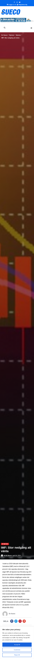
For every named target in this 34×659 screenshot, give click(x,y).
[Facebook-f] (14, 2)
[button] (31, 28)
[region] (17, 642)
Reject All (17, 655)
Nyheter (11, 35)
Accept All (17, 644)
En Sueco (4, 35)
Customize (17, 650)
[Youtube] (20, 2)
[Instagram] (17, 2)
